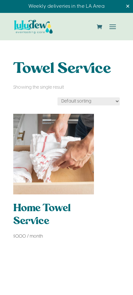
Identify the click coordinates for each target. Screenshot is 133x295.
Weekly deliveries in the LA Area (66, 6)
